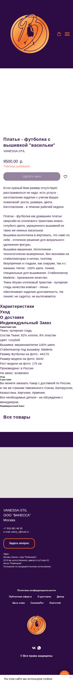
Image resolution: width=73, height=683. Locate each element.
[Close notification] (70, 677)
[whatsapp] (39, 648)
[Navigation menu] (67, 34)
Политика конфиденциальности (36, 590)
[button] (59, 34)
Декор (60, 596)
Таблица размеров (16, 166)
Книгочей (55, 602)
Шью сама (18, 602)
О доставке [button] (44, 596)
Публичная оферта (20, 596)
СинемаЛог (37, 602)
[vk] (34, 648)
